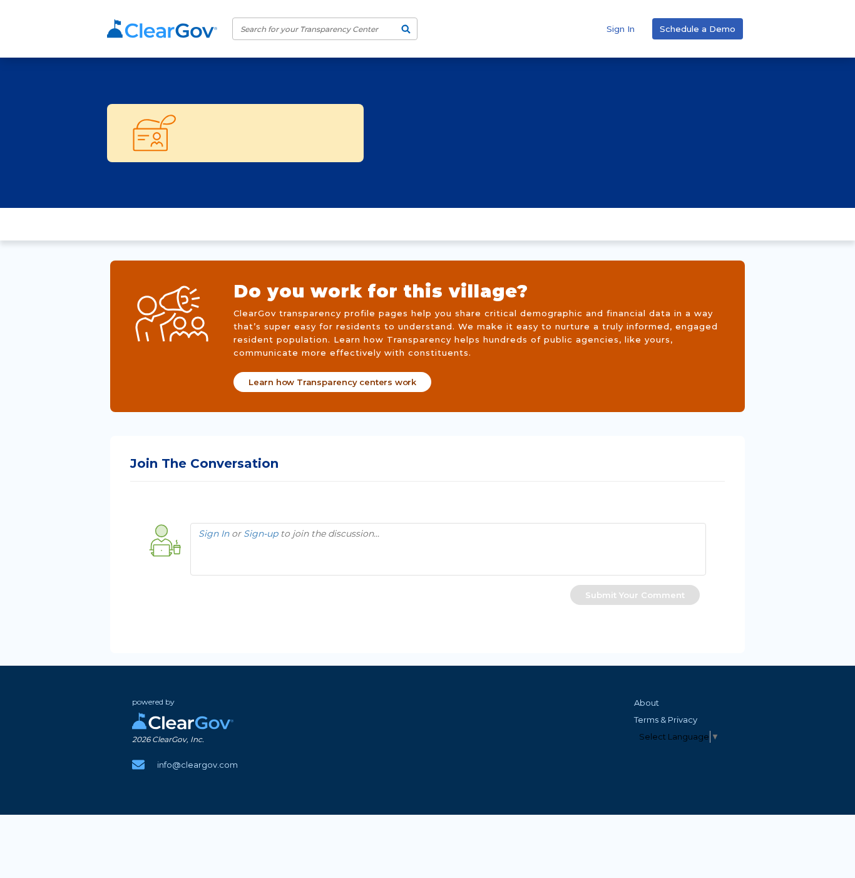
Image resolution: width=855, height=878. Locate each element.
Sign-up (260, 533)
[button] (635, 595)
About (646, 703)
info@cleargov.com (197, 765)
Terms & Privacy (665, 720)
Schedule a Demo (697, 29)
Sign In (621, 29)
